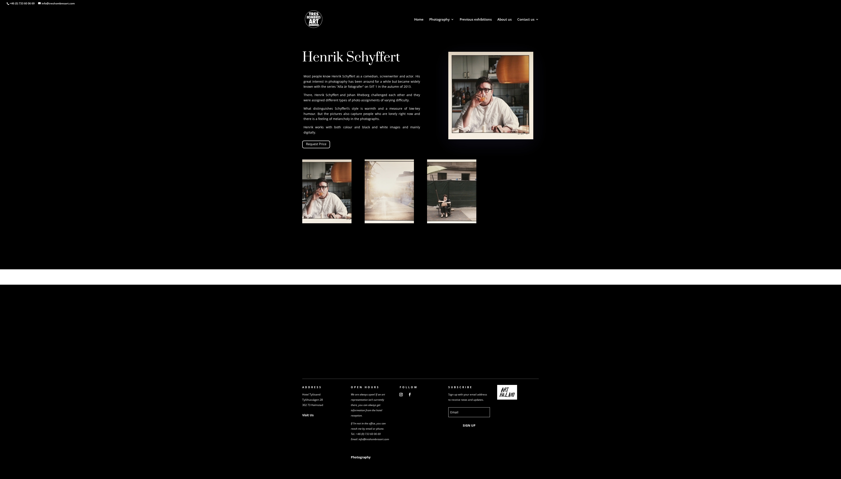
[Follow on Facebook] (409, 394)
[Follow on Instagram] (401, 394)
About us (504, 19)
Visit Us (308, 415)
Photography (439, 19)
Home (419, 19)
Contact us (525, 19)
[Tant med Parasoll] (451, 222)
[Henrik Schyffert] (327, 222)
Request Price (316, 144)
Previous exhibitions (476, 19)
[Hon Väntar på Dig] (389, 222)
